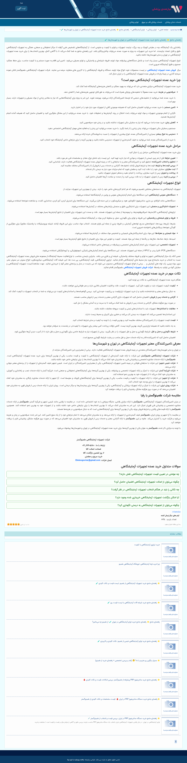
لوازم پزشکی (134, 22)
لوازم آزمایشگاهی (138, 29)
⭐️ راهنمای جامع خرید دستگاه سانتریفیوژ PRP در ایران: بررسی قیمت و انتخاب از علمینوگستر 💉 (124, 718)
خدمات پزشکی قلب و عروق (152, 22)
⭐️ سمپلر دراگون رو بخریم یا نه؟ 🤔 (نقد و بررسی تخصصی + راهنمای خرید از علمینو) (127, 660)
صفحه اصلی (163, 29)
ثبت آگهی (21, 8)
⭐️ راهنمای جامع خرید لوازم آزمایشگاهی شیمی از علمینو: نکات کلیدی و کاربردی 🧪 (129, 641)
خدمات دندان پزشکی (173, 22)
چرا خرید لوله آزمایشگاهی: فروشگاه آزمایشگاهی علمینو (139, 564)
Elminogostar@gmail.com (87, 460)
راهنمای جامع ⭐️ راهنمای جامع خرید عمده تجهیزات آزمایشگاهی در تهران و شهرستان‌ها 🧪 (95, 29)
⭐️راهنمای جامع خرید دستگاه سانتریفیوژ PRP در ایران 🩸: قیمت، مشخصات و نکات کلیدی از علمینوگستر (120, 699)
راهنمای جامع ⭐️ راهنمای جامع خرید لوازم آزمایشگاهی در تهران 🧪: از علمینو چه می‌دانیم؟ (126, 622)
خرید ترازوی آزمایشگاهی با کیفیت (147, 544)
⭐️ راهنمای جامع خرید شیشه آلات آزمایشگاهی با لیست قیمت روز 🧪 (133, 602)
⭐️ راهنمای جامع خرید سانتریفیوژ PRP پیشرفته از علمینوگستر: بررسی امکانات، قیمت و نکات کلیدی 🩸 (121, 679)
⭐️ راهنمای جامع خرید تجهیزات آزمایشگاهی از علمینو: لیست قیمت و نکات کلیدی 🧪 (128, 583)
